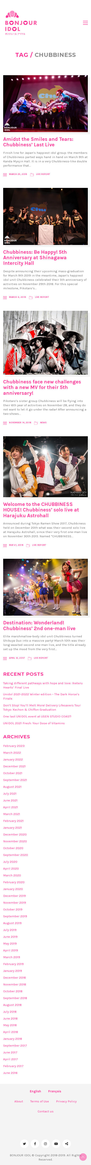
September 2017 (15, 1045)
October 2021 (12, 773)
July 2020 (10, 862)
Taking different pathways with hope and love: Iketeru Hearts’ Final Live (43, 685)
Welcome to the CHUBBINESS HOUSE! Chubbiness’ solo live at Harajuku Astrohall (41, 509)
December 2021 (14, 766)
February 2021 (13, 821)
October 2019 (12, 909)
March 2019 (11, 957)
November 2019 (14, 902)
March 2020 (12, 875)
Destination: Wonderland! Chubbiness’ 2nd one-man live (39, 625)
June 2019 (10, 937)
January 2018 (12, 1039)
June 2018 (10, 1018)
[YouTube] (56, 1143)
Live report (43, 174)
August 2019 (12, 923)
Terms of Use (39, 1101)
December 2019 (14, 896)
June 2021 (10, 800)
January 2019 (12, 971)
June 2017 (10, 1052)
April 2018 (10, 1032)
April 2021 (10, 807)
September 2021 (15, 780)
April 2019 (10, 950)
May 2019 (10, 943)
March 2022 (12, 753)
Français (54, 1091)
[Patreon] (66, 1143)
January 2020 (13, 889)
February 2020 (14, 882)
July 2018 (10, 1012)
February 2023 (14, 746)
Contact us (46, 1111)
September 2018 (15, 998)
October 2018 (12, 991)
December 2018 (14, 977)
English (35, 1091)
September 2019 (15, 916)
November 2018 (14, 984)
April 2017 (10, 1059)
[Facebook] (35, 1143)
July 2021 (10, 793)
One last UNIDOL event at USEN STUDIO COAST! (37, 716)
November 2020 (15, 841)
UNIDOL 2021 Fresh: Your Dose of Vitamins (34, 723)
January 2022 (13, 759)
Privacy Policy (66, 1101)
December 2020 (15, 834)
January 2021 (12, 827)
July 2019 (10, 930)
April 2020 (11, 868)
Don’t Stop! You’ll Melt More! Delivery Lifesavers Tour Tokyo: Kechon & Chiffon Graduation (42, 707)
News (43, 422)
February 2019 (13, 964)
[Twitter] (24, 1143)
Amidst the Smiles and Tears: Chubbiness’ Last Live (38, 142)
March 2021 (11, 814)
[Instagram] (45, 1143)
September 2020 (15, 855)
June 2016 (10, 1073)
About (18, 1101)
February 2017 (13, 1066)
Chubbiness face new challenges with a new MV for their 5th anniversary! (42, 387)
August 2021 (12, 787)
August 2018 (12, 1005)
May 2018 (10, 1025)
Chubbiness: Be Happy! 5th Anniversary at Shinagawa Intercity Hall (35, 257)
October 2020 (13, 848)
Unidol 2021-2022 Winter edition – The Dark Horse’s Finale (41, 696)
